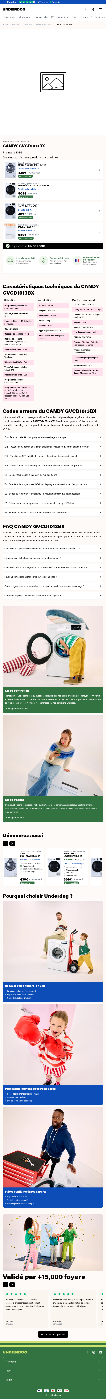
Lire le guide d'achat (14, 817)
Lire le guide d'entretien (16, 708)
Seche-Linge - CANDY (44, 24)
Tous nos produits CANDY (22, 24)
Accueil (5, 24)
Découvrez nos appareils (53, 1334)
